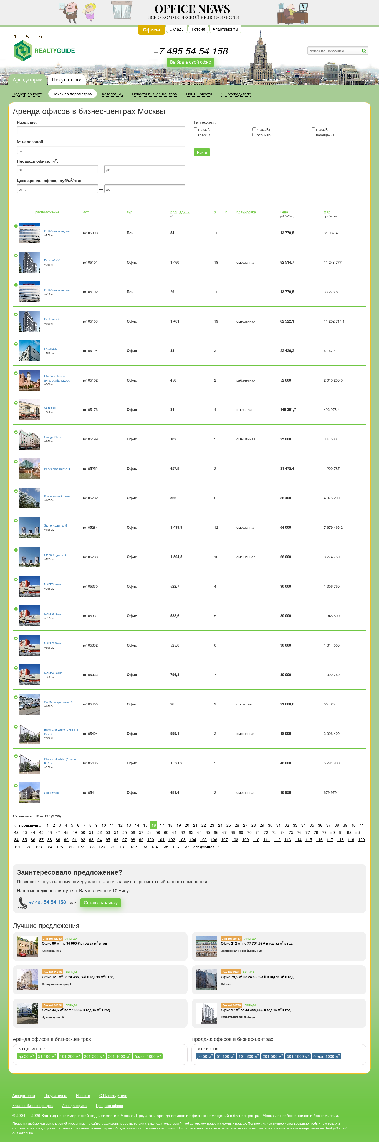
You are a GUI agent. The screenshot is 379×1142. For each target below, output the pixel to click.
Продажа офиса (109, 1105)
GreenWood (52, 793)
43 (24, 832)
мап (327, 212)
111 (266, 839)
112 (277, 839)
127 (80, 846)
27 (245, 825)
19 (178, 825)
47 (58, 832)
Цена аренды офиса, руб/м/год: (49, 180)
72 (266, 832)
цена (284, 212)
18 (170, 825)
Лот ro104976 (231, 1005)
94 (99, 839)
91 (74, 839)
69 (241, 832)
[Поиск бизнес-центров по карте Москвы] (15, 36)
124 (49, 846)
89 (58, 839)
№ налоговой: (31, 141)
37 (328, 825)
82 (349, 832)
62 (183, 832)
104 (193, 839)
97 (124, 839)
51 (91, 832)
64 (199, 832)
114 (298, 839)
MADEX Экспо (53, 584)
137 (186, 846)
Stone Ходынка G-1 (57, 525)
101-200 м (70, 1056)
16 (153, 825)
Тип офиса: (205, 122)
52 (99, 832)
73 (274, 832)
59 (158, 832)
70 (249, 832)
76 (299, 832)
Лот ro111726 (52, 972)
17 (162, 825)
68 (233, 832)
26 (237, 825)
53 (108, 832)
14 (137, 825)
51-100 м (47, 1056)
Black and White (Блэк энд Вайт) (61, 731)
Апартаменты (225, 29)
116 (319, 839)
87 (41, 839)
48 (66, 832)
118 (340, 839)
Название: (27, 122)
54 (116, 832)
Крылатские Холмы (57, 496)
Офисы (151, 29)
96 (116, 839)
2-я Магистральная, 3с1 (60, 702)
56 (133, 832)
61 (174, 832)
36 (320, 825)
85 (24, 839)
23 (212, 825)
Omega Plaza (53, 437)
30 (270, 825)
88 (49, 839)
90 (66, 839)
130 (112, 846)
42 (16, 832)
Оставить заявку (101, 902)
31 (278, 825)
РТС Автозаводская (57, 231)
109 (245, 839)
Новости (83, 1095)
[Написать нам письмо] (40, 36)
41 (362, 825)
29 (262, 825)
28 (253, 825)
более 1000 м (148, 1056)
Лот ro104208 (52, 1005)
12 (120, 825)
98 (133, 839)
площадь (180, 212)
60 (166, 832)
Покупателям (67, 80)
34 (303, 825)
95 (108, 839)
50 (83, 832)
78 (316, 832)
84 (16, 839)
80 (332, 832)
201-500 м (94, 1056)
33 (295, 825)
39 (345, 825)
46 (49, 832)
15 (145, 825)
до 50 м (26, 1056)
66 (216, 832)
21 (195, 825)
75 (291, 832)
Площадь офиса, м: (37, 161)
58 (149, 832)
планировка (246, 212)
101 (161, 839)
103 (182, 839)
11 (112, 825)
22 (203, 825)
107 (224, 839)
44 (33, 832)
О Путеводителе (113, 1095)
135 (165, 846)
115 (308, 839)
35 (312, 825)
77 (307, 832)
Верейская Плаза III (57, 469)
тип (129, 212)
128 (91, 846)
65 (208, 832)
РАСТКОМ (50, 349)
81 (341, 832)
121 (17, 846)
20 (187, 825)
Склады (177, 29)
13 (129, 825)
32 (287, 825)
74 (283, 832)
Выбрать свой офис (190, 62)
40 (353, 825)
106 (214, 839)
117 (330, 839)
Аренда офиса (74, 1105)
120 (361, 839)
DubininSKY (52, 260)
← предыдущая (28, 825)
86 (33, 839)
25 (228, 825)
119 (351, 839)
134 (154, 846)
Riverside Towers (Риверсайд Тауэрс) (57, 378)
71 (258, 832)
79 (324, 832)
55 (124, 832)
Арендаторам (27, 80)
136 (175, 846)
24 (220, 825)
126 (70, 846)
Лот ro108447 (231, 939)
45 (41, 832)
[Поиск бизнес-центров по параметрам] (27, 36)
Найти (202, 152)
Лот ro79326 (230, 972)
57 (141, 832)
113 (287, 839)
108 (235, 839)
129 (101, 846)
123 (38, 846)
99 (141, 839)
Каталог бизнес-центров (32, 1105)
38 (337, 825)
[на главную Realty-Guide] (44, 50)
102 (171, 839)
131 (123, 846)
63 (191, 832)
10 (104, 825)
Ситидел (50, 408)
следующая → (206, 846)
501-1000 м (119, 1056)
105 (203, 839)
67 (224, 832)
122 (28, 846)
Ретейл (198, 29)
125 (59, 846)
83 (357, 832)
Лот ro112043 (52, 939)
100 (150, 839)
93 (91, 839)
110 (256, 839)
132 (133, 846)
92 (83, 839)
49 (74, 832)
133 (144, 846)
